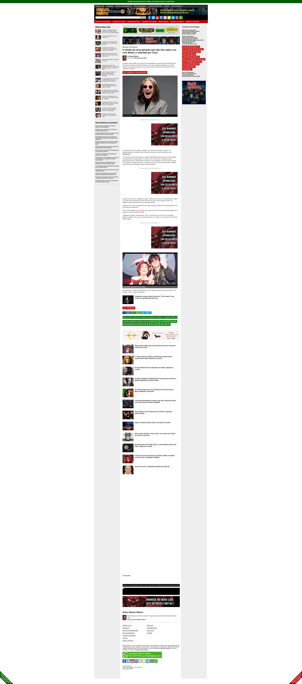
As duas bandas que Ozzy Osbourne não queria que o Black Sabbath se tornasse (154, 390)
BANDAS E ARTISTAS (192, 21)
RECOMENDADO (152, 628)
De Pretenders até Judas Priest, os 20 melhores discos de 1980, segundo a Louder (155, 445)
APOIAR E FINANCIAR (155, 6)
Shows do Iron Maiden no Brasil (190, 31)
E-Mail (162, 324)
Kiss (194, 54)
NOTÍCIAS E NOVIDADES (102, 21)
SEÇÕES (177, 21)
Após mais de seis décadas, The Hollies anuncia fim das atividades (105, 126)
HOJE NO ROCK (163, 21)
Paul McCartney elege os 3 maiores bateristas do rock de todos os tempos (109, 86)
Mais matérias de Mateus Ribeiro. (136, 619)
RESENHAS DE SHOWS (149, 21)
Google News (153, 324)
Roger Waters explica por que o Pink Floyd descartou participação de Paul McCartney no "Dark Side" (106, 138)
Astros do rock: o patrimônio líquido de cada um (152, 466)
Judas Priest (187, 54)
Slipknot (192, 66)
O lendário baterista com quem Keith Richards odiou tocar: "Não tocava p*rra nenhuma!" (110, 103)
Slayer (185, 66)
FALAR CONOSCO (176, 6)
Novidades (125, 47)
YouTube (143, 324)
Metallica (186, 59)
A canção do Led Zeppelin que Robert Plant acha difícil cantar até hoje (109, 43)
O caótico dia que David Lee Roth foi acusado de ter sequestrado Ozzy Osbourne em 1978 (153, 357)
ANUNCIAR (109, 6)
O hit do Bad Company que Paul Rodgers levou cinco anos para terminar (107, 150)
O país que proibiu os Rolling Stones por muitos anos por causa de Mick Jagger (105, 163)
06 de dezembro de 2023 (140, 58)
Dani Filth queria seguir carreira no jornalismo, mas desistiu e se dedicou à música (106, 177)
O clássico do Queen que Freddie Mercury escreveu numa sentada (106, 154)
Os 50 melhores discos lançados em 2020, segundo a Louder (154, 368)
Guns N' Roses (198, 49)
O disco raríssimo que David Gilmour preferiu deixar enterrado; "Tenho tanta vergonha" (109, 73)
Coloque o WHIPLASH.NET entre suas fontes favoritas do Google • (156, 317)
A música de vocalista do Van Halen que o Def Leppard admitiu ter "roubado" (110, 97)
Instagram (127, 324)
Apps (168, 324)
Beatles (196, 46)
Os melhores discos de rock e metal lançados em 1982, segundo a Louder (106, 181)
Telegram (163, 321)
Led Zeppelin (187, 56)
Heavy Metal (187, 51)
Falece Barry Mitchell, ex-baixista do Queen (110, 60)
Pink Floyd (197, 61)
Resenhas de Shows (187, 42)
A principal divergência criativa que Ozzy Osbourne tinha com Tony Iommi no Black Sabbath (155, 401)
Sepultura (195, 64)
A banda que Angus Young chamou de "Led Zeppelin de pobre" (109, 115)
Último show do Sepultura (189, 30)
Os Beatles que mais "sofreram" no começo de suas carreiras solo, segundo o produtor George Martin (107, 159)
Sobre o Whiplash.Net (188, 72)
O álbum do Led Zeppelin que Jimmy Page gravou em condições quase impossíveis (106, 174)
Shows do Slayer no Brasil (189, 32)
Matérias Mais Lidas (102, 27)
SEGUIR (166, 6)
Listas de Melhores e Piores (189, 43)
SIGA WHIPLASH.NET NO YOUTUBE (134, 287)
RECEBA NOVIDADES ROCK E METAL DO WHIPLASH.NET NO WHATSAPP (151, 1)
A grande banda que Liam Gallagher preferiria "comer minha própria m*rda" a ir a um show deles (110, 67)
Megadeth (196, 56)
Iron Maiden (196, 51)
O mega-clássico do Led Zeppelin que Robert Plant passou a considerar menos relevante (110, 80)
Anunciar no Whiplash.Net (189, 73)
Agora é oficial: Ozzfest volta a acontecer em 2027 (153, 422)
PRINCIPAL (150, 625)
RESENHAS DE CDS (133, 21)
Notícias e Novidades (188, 36)
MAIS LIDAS (150, 630)
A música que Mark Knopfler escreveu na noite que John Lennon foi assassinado (109, 109)
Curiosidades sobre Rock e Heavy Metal (193, 40)
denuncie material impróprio (162, 648)
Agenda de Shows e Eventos (190, 38)
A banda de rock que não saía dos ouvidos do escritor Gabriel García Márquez (106, 147)
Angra (190, 46)
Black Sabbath (137, 67)
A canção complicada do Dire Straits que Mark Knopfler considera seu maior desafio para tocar (106, 143)
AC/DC (184, 46)
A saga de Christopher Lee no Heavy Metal (109, 36)
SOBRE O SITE (99, 6)
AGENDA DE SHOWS (119, 21)
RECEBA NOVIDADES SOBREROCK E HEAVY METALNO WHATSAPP (5, 678)
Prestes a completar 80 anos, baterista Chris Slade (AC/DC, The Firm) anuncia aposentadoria (110, 31)
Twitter (135, 324)
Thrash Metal (187, 69)
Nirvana (202, 59)
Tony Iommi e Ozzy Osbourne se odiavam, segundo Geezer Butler (153, 412)
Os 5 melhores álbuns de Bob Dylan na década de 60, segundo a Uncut (107, 166)
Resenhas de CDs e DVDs (189, 41)
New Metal (194, 59)
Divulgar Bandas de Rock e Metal (191, 76)
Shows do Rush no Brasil (189, 33)
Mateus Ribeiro (134, 56)
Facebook (172, 321)
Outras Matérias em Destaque (106, 122)
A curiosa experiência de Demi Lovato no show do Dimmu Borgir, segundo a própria (107, 133)
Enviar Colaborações (187, 74)
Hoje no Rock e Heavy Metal (189, 37)
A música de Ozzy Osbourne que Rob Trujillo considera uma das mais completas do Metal (155, 456)
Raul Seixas (186, 64)
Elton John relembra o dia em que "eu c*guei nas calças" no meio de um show (155, 434)
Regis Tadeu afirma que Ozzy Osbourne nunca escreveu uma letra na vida (110, 55)
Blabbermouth (126, 154)
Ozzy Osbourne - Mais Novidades (135, 72)
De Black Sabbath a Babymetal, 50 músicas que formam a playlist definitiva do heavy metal (110, 91)
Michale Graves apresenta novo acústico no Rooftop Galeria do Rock (106, 130)
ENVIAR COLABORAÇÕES (123, 6)
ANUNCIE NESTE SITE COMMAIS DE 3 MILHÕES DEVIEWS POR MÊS (296, 678)
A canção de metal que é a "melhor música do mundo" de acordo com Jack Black (109, 49)
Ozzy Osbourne (133, 47)
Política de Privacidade (141, 649)
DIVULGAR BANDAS (140, 6)
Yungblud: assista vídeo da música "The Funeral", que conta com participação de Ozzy (154, 297)
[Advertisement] (136, 183)
